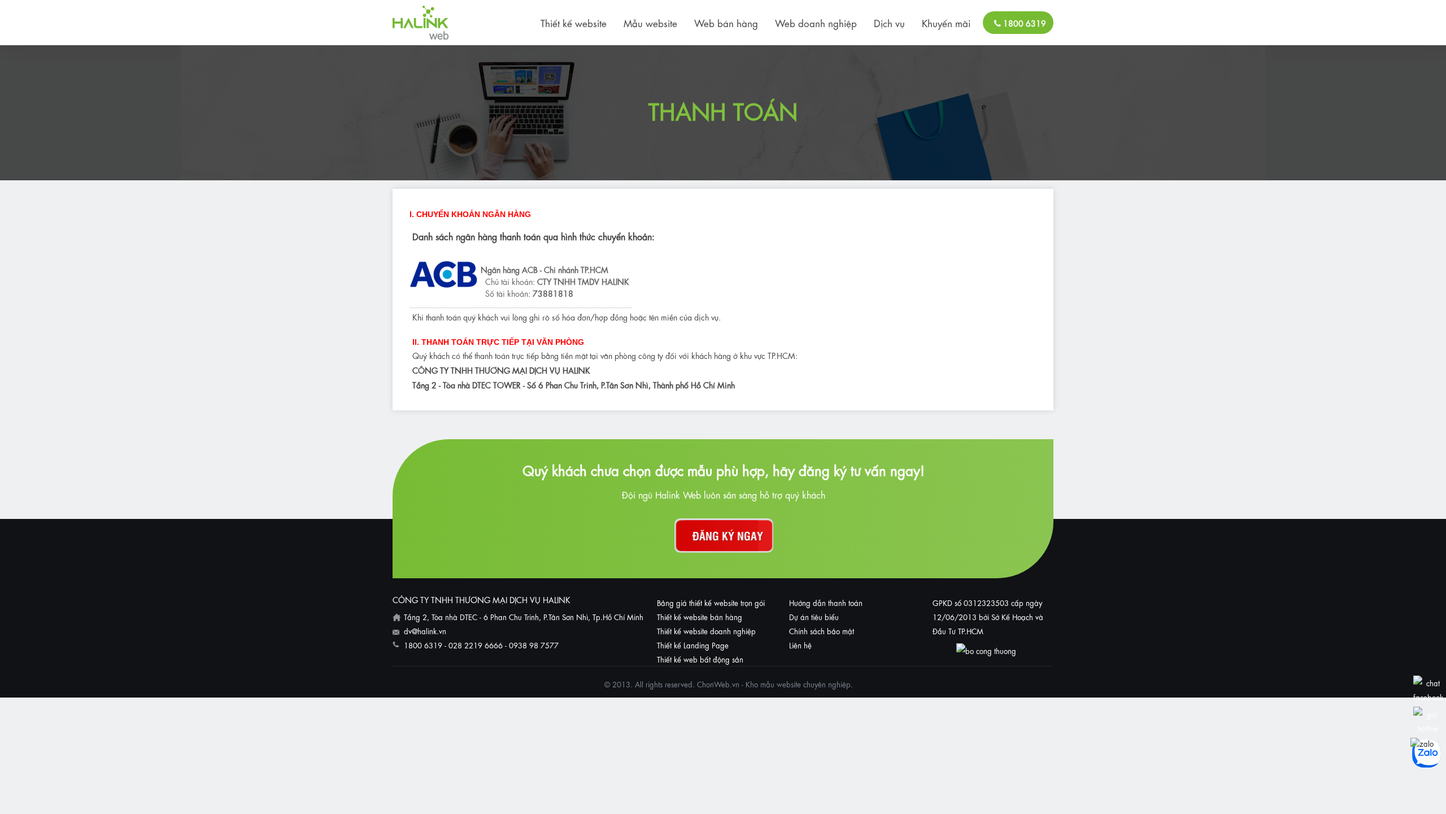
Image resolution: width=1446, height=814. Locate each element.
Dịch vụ (889, 22)
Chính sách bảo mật (821, 630)
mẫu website (780, 684)
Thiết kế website (574, 22)
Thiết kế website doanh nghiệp (706, 630)
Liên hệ (800, 645)
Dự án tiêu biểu (814, 616)
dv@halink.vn (425, 630)
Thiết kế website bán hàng (699, 616)
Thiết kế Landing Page (693, 645)
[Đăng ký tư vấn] (723, 535)
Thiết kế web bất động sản (700, 659)
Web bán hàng (726, 22)
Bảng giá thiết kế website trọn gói (711, 602)
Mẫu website (650, 22)
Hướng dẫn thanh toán (826, 602)
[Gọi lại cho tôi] (1427, 728)
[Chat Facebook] (1428, 697)
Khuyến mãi (946, 22)
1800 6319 (1023, 23)
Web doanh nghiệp (816, 22)
